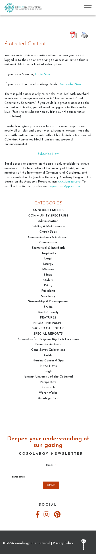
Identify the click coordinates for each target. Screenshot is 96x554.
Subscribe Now (70, 84)
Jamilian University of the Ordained (48, 376)
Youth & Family (48, 312)
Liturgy (48, 264)
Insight (48, 371)
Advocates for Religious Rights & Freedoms (48, 339)
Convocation (48, 242)
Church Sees (48, 231)
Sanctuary (48, 296)
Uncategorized (48, 398)
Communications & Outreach (48, 237)
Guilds (48, 355)
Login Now (42, 74)
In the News (48, 366)
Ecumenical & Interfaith (48, 248)
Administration (48, 221)
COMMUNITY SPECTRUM (48, 215)
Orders (48, 280)
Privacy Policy (63, 543)
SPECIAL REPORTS (48, 333)
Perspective (48, 382)
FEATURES (48, 317)
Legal (48, 258)
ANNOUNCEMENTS (48, 210)
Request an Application (64, 186)
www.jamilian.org (69, 181)
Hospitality (48, 253)
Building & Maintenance (48, 226)
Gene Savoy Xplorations (48, 350)
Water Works (48, 393)
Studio (48, 307)
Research (48, 387)
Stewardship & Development (48, 301)
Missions (48, 269)
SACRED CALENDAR (48, 328)
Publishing (48, 291)
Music (48, 274)
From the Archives (48, 344)
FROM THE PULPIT (48, 323)
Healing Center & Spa (48, 360)
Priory (48, 285)
